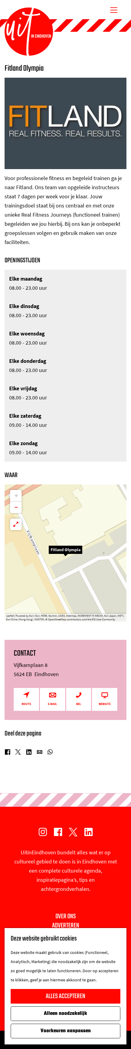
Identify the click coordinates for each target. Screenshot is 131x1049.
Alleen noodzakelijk (65, 1014)
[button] (65, 553)
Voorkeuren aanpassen (66, 1031)
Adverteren (65, 925)
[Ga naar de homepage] (29, 31)
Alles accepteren (65, 996)
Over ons (65, 916)
